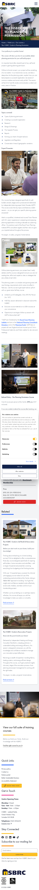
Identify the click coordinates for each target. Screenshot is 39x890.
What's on (10, 42)
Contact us (5, 772)
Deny (19, 476)
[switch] (35, 444)
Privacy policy (6, 769)
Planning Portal (20, 325)
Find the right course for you (12, 745)
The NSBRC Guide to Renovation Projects (17, 632)
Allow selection (19, 471)
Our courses (19, 42)
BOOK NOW (21, 502)
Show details (29, 461)
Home (3, 42)
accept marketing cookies (13, 99)
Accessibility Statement (9, 781)
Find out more (7, 602)
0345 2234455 (15, 821)
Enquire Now (6, 823)
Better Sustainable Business (10, 778)
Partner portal (6, 775)
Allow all (19, 467)
